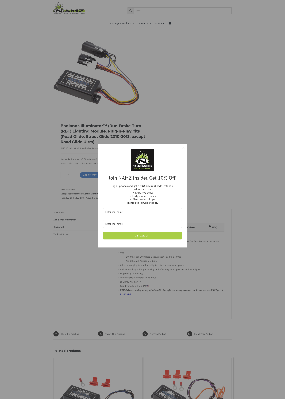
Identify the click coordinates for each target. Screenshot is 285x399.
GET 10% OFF (142, 235)
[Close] (183, 148)
